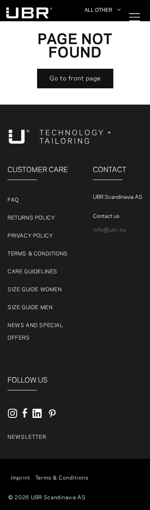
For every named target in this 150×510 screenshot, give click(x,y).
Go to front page (75, 79)
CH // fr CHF (102, 70)
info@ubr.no (109, 230)
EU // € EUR (101, 41)
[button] (129, 17)
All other (97, 22)
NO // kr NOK (102, 51)
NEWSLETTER (27, 437)
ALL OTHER (98, 10)
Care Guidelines (33, 271)
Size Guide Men (30, 307)
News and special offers (35, 331)
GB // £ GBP (101, 80)
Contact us (106, 216)
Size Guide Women (35, 289)
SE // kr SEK (102, 60)
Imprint (20, 477)
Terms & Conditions (38, 253)
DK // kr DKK (102, 32)
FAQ (13, 200)
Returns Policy (31, 217)
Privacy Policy (30, 235)
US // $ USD (101, 89)
